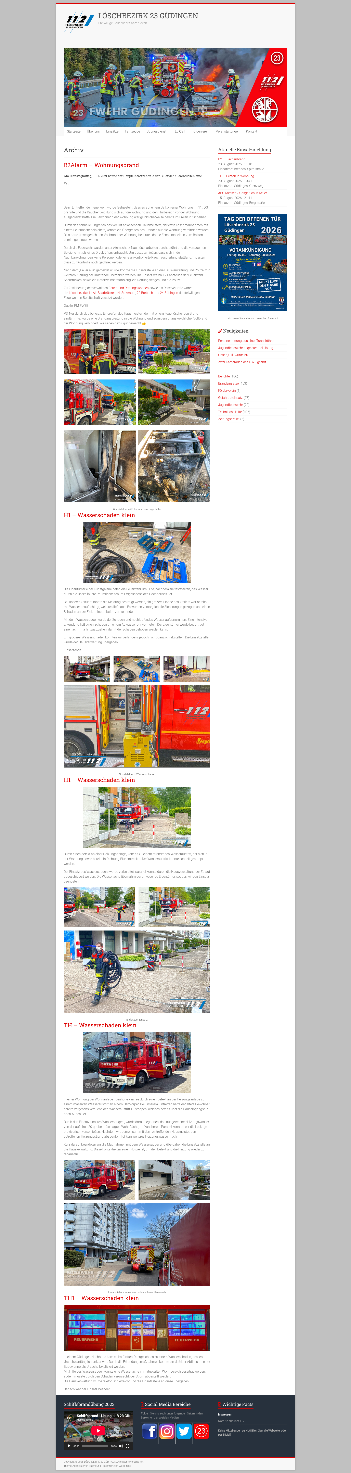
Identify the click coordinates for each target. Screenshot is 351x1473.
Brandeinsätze (228, 383)
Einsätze (112, 131)
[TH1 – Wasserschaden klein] (137, 1307)
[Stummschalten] (121, 1446)
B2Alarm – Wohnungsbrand (101, 165)
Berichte (224, 376)
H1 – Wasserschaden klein (99, 515)
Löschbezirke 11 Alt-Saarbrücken (92, 293)
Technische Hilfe (230, 412)
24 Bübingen (169, 293)
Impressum (225, 1414)
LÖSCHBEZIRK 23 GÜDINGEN (148, 15)
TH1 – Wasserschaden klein (101, 1298)
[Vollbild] (128, 1446)
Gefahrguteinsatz (230, 398)
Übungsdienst (156, 131)
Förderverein (200, 131)
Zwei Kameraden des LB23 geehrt (242, 362)
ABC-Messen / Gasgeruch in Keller (242, 193)
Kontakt (251, 131)
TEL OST (179, 131)
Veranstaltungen (227, 131)
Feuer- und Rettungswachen (129, 288)
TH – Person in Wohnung (236, 176)
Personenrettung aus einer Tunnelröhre (245, 341)
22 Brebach (145, 293)
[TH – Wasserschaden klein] (137, 1034)
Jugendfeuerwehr (230, 405)
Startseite (73, 131)
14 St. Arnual (125, 293)
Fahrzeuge (132, 131)
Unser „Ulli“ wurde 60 (233, 355)
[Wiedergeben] (69, 1446)
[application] (98, 1430)
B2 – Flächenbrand (231, 159)
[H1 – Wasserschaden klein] (137, 524)
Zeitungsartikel (228, 419)
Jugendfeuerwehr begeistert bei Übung (245, 348)
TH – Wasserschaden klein (100, 1025)
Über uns (93, 131)
